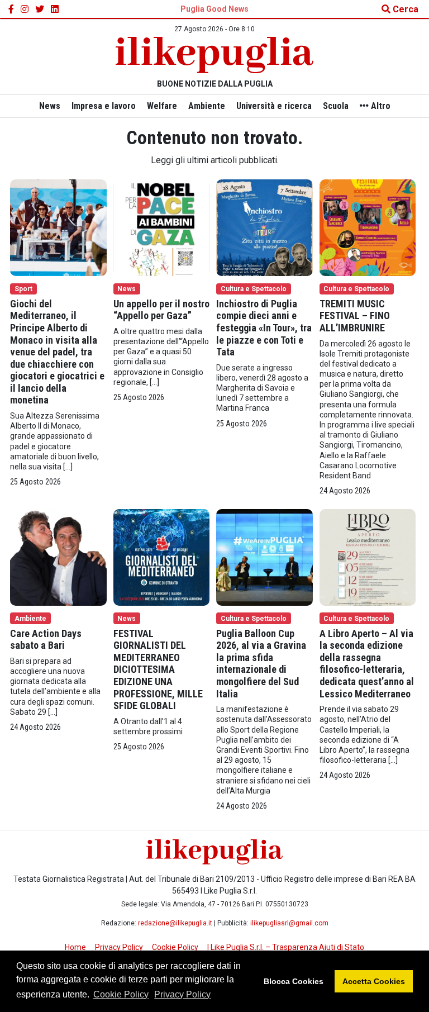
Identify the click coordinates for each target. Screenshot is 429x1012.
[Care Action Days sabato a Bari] (58, 557)
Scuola (336, 106)
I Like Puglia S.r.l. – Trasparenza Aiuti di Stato (285, 947)
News (49, 106)
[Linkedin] (55, 9)
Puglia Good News (214, 8)
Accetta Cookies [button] (373, 981)
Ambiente (206, 106)
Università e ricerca (274, 106)
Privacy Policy (182, 994)
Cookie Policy (121, 994)
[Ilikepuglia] (214, 55)
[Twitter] (39, 9)
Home (75, 947)
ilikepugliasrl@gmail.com (289, 923)
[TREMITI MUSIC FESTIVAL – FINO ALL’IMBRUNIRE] (368, 227)
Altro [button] (379, 106)
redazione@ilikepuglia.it (175, 923)
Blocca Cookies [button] (293, 981)
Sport (23, 289)
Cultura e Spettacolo (254, 289)
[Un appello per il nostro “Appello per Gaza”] (161, 227)
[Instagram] (24, 9)
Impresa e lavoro (104, 106)
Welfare (162, 106)
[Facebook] (11, 9)
